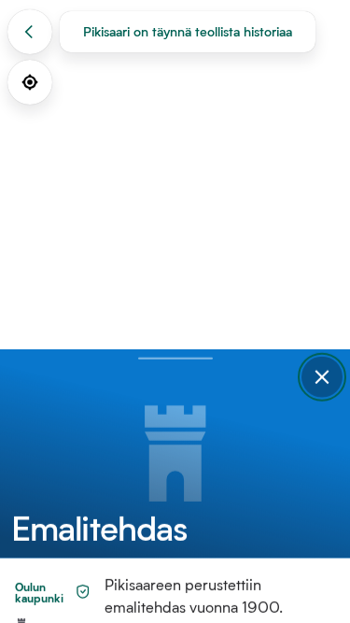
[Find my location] (29, 82)
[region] (175, 311)
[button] (322, 377)
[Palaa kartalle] (29, 31)
